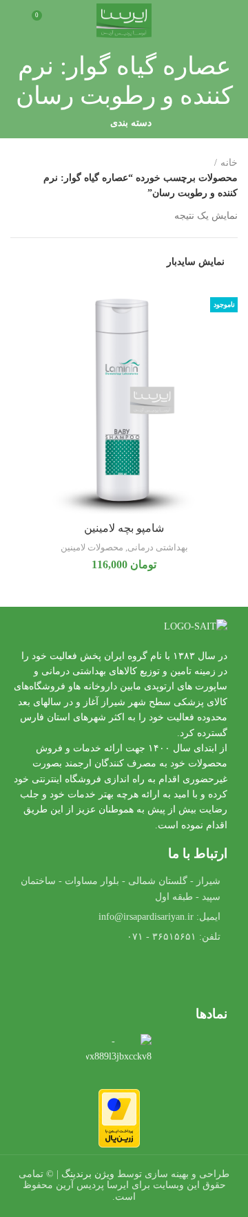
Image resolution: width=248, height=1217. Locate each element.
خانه (229, 163)
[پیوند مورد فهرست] (118, 917)
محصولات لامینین (92, 547)
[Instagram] (81, 976)
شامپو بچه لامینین (124, 528)
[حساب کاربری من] (15, 20)
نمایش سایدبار (196, 262)
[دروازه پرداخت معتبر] (119, 1117)
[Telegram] (119, 976)
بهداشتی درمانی (157, 547)
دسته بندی (131, 123)
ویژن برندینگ (87, 1174)
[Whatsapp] (157, 976)
